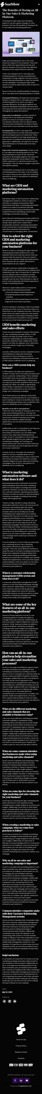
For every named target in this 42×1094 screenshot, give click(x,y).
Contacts (21, 1058)
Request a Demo (21, 1052)
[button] (39, 4)
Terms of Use (21, 1040)
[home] (10, 4)
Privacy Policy (21, 1046)
